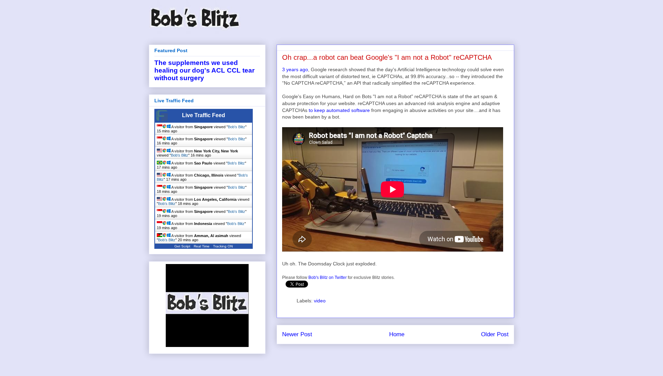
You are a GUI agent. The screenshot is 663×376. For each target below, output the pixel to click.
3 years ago (295, 69)
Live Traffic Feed (203, 115)
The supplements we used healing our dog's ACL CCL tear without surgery (204, 70)
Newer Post (297, 334)
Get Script (182, 246)
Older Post (495, 334)
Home (396, 334)
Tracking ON (223, 246)
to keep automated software (339, 110)
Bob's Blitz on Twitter (327, 277)
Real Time (202, 246)
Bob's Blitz (236, 127)
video (320, 300)
